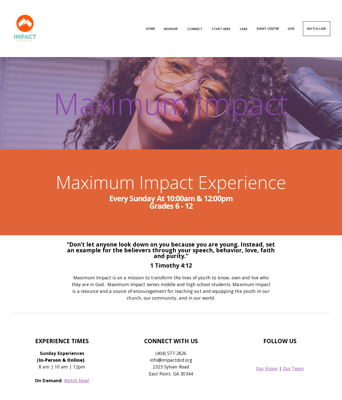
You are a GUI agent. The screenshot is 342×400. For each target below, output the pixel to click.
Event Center (268, 29)
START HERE (221, 29)
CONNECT (195, 29)
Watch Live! (316, 29)
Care (244, 29)
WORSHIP (171, 29)
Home (150, 29)
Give (291, 29)
